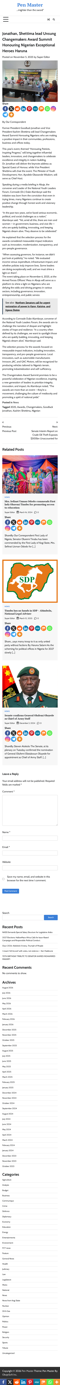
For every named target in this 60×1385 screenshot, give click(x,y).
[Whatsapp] (47, 108)
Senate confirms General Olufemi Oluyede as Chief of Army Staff (29, 717)
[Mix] (41, 108)
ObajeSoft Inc (9, 1374)
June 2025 (6, 1061)
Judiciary (5, 1269)
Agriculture (6, 1180)
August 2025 (7, 1051)
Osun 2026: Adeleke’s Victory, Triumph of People (22, 946)
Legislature (6, 1280)
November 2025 (9, 1035)
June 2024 (6, 1124)
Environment (7, 1243)
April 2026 (6, 1009)
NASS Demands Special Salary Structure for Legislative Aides (27, 932)
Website (6, 862)
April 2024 (6, 1135)
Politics (5, 1321)
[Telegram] (5, 114)
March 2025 (7, 1077)
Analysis (5, 1185)
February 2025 (8, 1082)
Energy (5, 1232)
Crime (4, 1206)
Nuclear (5, 1306)
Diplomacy (6, 1216)
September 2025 (9, 1045)
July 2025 (6, 1056)
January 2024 (7, 1150)
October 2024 (8, 1103)
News (16, 402)
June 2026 (6, 998)
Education (6, 1227)
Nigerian (36, 410)
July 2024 (6, 1119)
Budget (5, 1190)
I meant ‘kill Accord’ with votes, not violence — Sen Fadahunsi (27, 951)
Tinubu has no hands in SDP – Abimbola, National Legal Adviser (28, 612)
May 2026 (6, 1003)
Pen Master (30, 5)
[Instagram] (53, 108)
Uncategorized (8, 1353)
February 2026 (8, 1019)
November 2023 (9, 1161)
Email (6, 847)
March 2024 (7, 1140)
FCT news (6, 1248)
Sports (5, 1342)
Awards (21, 407)
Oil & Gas (6, 1311)
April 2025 (6, 1072)
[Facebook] (5, 108)
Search (5, 912)
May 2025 (6, 1066)
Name (6, 832)
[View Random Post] (48, 19)
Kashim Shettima (22, 410)
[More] (11, 114)
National (5, 1290)
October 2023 (8, 1166)
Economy (6, 1222)
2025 (13, 407)
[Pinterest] (29, 108)
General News (8, 1258)
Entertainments (8, 1237)
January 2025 (7, 1087)
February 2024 (8, 1145)
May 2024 (6, 1129)
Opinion (5, 1316)
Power (5, 1327)
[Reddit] (17, 108)
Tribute (5, 1348)
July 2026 (6, 993)
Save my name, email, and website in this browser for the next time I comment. (28, 878)
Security (5, 1337)
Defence (6, 1211)
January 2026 (7, 1024)
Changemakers (34, 407)
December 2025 (9, 1030)
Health (5, 1264)
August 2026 (7, 988)
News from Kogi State (11, 1300)
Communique (8, 1201)
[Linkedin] (23, 108)
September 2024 (9, 1108)
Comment (8, 791)
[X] (11, 108)
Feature (5, 1253)
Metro (4, 1285)
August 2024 (7, 1114)
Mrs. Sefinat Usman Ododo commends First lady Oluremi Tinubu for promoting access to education (30, 504)
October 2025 (8, 1040)
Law (4, 1274)
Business (6, 1195)
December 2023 (9, 1156)
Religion (5, 1332)
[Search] (54, 19)
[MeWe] (35, 108)
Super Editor (43, 57)
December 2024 (9, 1093)
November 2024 (9, 1098)
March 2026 (7, 1014)
